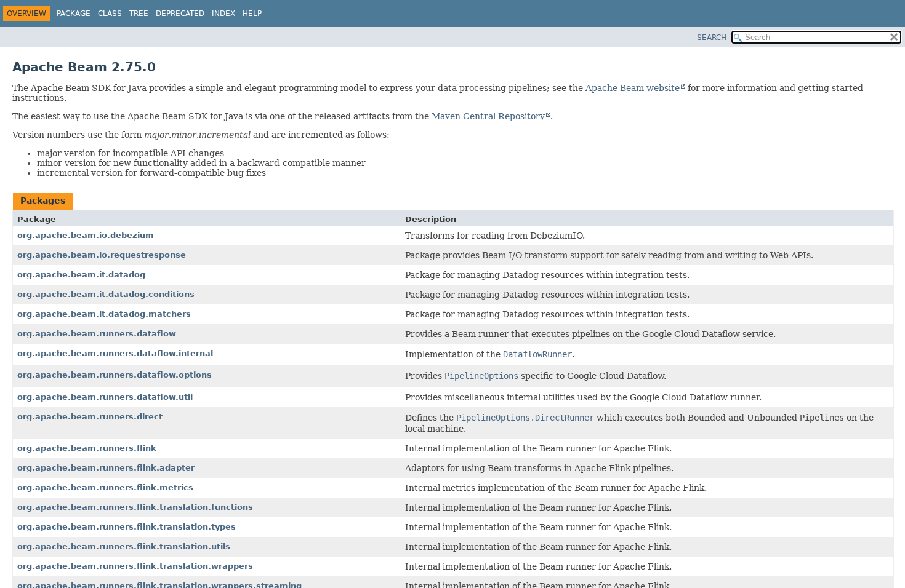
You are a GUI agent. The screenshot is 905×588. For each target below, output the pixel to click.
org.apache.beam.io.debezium (85, 235)
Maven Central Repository (488, 116)
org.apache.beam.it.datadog (81, 274)
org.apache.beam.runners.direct (90, 416)
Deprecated (180, 13)
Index (223, 13)
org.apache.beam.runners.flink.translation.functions (135, 507)
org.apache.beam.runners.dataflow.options (114, 374)
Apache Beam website (632, 88)
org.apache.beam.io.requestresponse (101, 255)
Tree (138, 13)
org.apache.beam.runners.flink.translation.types (126, 526)
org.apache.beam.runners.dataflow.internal (115, 353)
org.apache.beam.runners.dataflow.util (105, 397)
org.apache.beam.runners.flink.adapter (106, 467)
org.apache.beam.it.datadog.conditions (106, 294)
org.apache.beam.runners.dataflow (96, 333)
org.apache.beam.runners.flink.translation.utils (123, 546)
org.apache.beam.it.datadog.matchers (104, 314)
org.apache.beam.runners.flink (86, 448)
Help (252, 13)
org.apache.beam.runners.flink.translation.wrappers (135, 566)
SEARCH (711, 37)
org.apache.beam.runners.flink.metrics (105, 487)
